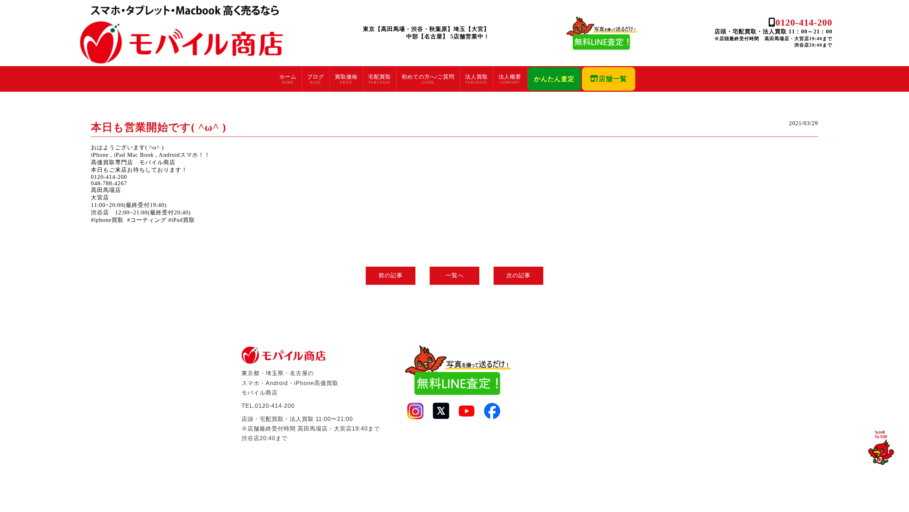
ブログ (315, 77)
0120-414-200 (803, 22)
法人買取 (476, 77)
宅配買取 (379, 77)
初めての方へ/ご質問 (428, 77)
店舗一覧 (613, 78)
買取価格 (346, 77)
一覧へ (455, 275)
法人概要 (510, 77)
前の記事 (391, 275)
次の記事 (518, 275)
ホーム (287, 77)
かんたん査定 (554, 78)
